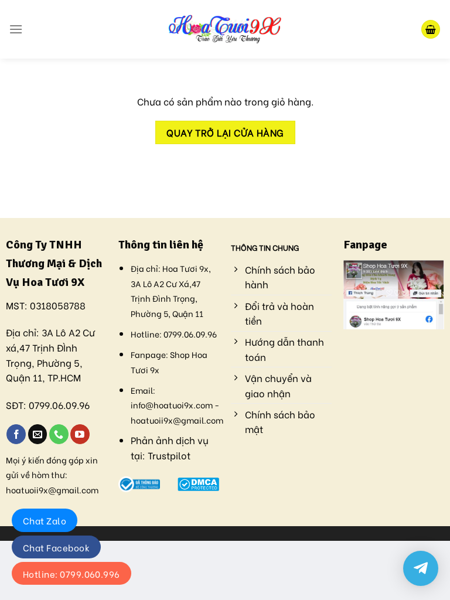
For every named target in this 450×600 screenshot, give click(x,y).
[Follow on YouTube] (80, 434)
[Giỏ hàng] (430, 29)
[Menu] (16, 29)
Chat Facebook (56, 547)
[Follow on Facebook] (16, 434)
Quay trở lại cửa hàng (225, 132)
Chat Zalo (44, 520)
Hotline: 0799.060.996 (71, 573)
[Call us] (59, 434)
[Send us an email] (37, 434)
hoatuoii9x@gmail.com (52, 489)
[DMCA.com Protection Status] (198, 482)
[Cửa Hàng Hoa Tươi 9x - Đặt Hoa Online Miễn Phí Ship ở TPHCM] (225, 29)
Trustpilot (169, 455)
